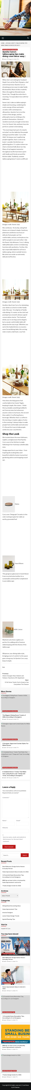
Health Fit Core (5, 928)
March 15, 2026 (11, 990)
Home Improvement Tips (9, 909)
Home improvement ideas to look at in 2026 (15, 872)
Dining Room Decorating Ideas (10, 49)
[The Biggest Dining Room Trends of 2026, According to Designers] (15, 703)
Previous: (13, 676)
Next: (17, 682)
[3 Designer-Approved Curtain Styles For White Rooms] (15, 732)
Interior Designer (7, 912)
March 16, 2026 (11, 961)
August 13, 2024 (12, 59)
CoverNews (25, 1085)
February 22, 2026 (12, 719)
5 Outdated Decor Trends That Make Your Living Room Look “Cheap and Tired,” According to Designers (14, 773)
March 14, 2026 (11, 1020)
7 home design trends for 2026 (11, 885)
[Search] (28, 37)
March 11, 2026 (11, 1077)
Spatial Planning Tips (8, 919)
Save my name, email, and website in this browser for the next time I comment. (14, 839)
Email (18, 820)
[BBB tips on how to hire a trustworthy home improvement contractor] (15, 1034)
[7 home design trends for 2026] (15, 1063)
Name (4, 820)
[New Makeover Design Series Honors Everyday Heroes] (15, 946)
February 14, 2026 (12, 777)
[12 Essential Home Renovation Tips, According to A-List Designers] (15, 1004)
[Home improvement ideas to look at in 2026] (15, 975)
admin (5, 59)
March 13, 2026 (11, 1049)
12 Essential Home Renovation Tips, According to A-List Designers (13, 876)
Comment (6, 797)
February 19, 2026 (12, 747)
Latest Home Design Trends (10, 916)
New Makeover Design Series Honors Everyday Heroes (13, 867)
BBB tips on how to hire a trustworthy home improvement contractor (13, 881)
